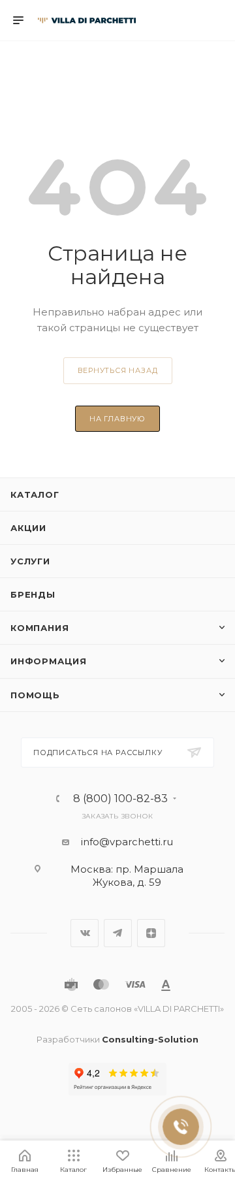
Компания (39, 628)
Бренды (32, 594)
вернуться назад (118, 370)
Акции (28, 528)
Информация (48, 661)
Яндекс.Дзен (151, 933)
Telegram (118, 933)
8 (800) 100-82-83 (120, 799)
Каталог (34, 494)
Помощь (35, 695)
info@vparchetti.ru (127, 841)
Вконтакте (84, 933)
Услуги (30, 561)
